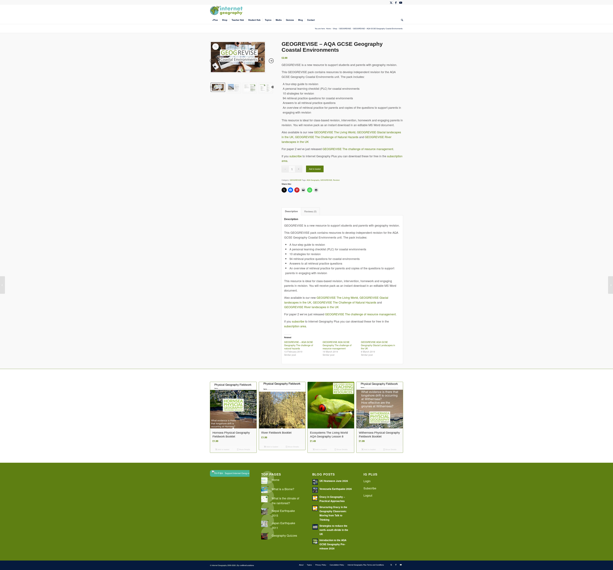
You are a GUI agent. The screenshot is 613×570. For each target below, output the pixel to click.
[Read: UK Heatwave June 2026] (315, 482)
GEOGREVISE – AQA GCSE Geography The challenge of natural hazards (298, 345)
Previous (210, 87)
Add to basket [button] (223, 449)
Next (272, 87)
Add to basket (315, 168)
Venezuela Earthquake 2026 (335, 489)
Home (275, 480)
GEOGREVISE (295, 180)
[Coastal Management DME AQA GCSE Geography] (2, 285)
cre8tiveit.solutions (247, 565)
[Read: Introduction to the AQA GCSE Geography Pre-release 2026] (315, 541)
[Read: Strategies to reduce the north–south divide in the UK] (315, 527)
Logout (367, 495)
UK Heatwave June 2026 (333, 481)
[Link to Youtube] (400, 2)
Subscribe (369, 488)
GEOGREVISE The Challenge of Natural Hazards (326, 137)
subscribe (295, 156)
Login (367, 481)
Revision (336, 180)
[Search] (401, 20)
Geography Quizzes (284, 535)
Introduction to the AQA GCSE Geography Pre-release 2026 (332, 544)
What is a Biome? (283, 489)
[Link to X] (391, 2)
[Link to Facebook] (396, 2)
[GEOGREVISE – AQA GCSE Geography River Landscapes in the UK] (610, 285)
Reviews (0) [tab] (310, 211)
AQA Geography (313, 180)
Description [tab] (291, 211)
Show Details (244, 449)
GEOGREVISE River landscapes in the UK (311, 307)
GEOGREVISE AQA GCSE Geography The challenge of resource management (337, 345)
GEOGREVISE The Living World (334, 132)
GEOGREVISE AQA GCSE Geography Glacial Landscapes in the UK (378, 345)
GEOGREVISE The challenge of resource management (357, 149)
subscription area (295, 326)
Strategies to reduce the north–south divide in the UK (333, 530)
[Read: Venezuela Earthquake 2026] (315, 490)
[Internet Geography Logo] (227, 10)
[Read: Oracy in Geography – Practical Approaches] (315, 498)
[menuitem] (215, 20)
